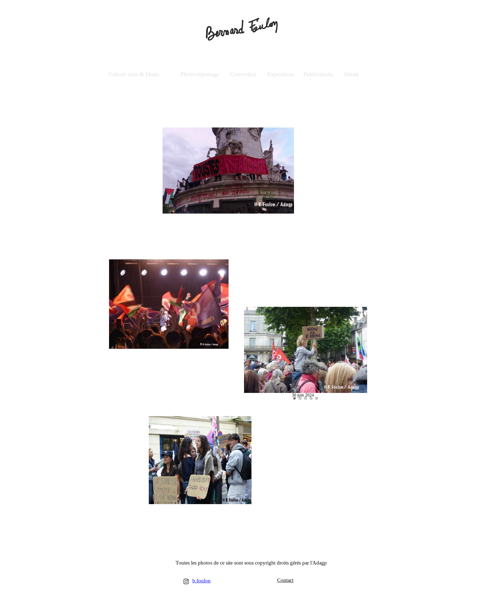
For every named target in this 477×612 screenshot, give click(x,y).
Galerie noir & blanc (133, 74)
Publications (318, 74)
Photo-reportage (200, 74)
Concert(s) (243, 74)
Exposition (280, 74)
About (351, 74)
